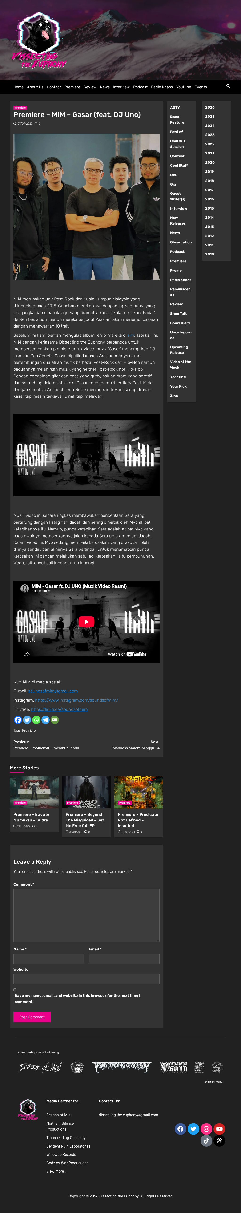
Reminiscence (180, 292)
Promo (176, 270)
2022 (210, 144)
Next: (135, 745)
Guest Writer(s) (177, 196)
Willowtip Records (61, 1154)
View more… (56, 1171)
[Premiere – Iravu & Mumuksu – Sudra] (34, 792)
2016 (209, 199)
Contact (54, 87)
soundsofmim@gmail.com (53, 691)
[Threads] (219, 1141)
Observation (181, 242)
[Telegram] (45, 720)
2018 (209, 181)
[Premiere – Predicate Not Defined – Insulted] (138, 792)
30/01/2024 (76, 831)
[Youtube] (219, 1129)
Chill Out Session (177, 144)
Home (18, 87)
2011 (209, 245)
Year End (178, 377)
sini (131, 335)
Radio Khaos (162, 87)
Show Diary (180, 323)
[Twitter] (27, 720)
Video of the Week (180, 365)
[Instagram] (206, 1129)
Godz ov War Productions (67, 1163)
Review (90, 87)
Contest (177, 156)
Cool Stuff (179, 165)
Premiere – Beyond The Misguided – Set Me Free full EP (85, 820)
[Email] (55, 720)
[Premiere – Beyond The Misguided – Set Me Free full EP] (86, 792)
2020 (210, 162)
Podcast (140, 87)
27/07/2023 (25, 123)
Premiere (72, 87)
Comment (23, 884)
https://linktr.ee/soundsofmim (59, 709)
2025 (210, 116)
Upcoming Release (179, 350)
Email (95, 949)
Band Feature (177, 120)
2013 (209, 227)
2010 (209, 254)
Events (201, 87)
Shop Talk (178, 313)
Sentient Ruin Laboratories (68, 1146)
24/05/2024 (23, 826)
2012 (209, 236)
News (105, 87)
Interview (121, 87)
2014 (209, 217)
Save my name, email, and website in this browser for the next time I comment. (77, 998)
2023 (210, 135)
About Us (35, 87)
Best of (176, 132)
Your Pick (178, 386)
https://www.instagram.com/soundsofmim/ (76, 700)
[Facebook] (18, 720)
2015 (209, 208)
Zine (174, 396)
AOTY (175, 107)
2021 (209, 153)
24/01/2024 (128, 831)
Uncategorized (181, 335)
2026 (210, 107)
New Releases (178, 221)
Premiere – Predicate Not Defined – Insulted (138, 820)
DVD (174, 175)
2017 (209, 190)
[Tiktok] (206, 1141)
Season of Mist (59, 1115)
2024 (210, 126)
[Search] (228, 86)
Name (20, 949)
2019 (209, 172)
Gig (173, 184)
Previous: (46, 745)
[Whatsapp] (36, 720)
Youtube (183, 87)
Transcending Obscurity (66, 1138)
